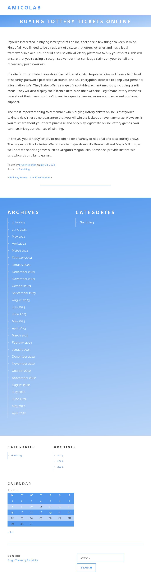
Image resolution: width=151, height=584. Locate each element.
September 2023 (24, 293)
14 (69, 506)
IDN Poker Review (40, 177)
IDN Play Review (18, 177)
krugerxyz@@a (27, 165)
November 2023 (23, 279)
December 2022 (23, 356)
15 (12, 512)
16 (21, 512)
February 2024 (22, 257)
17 (31, 512)
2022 (60, 466)
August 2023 (21, 300)
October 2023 (21, 286)
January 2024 (21, 265)
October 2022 (21, 371)
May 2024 (18, 236)
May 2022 (18, 406)
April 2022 (19, 413)
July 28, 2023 (47, 165)
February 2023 (22, 342)
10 (31, 506)
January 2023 (21, 349)
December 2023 (23, 272)
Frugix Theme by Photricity (23, 560)
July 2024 (18, 222)
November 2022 (23, 363)
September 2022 (24, 378)
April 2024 (19, 243)
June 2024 (19, 229)
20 (59, 512)
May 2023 (18, 321)
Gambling (24, 169)
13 (60, 506)
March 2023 (20, 335)
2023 (60, 461)
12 (50, 506)
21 (69, 512)
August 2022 (21, 385)
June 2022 (19, 399)
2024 (60, 455)
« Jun (10, 532)
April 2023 (19, 328)
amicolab (24, 7)
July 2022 (18, 392)
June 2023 (19, 314)
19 (50, 512)
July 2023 (18, 307)
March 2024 (20, 250)
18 (41, 512)
